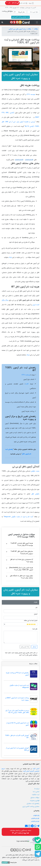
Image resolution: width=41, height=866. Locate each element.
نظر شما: (34, 629)
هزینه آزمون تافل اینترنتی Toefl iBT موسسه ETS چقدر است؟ (21, 544)
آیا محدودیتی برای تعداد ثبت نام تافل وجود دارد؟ (21, 560)
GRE (7, 112)
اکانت (26, 384)
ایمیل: (35, 614)
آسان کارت (36, 768)
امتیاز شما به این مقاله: (30, 620)
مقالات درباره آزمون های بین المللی (20, 29)
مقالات (36, 29)
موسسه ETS (31, 94)
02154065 (36, 815)
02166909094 (29, 160)
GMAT (37, 117)
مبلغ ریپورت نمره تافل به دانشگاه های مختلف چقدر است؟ (21, 577)
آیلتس (12, 112)
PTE (3, 112)
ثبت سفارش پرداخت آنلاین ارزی (20, 17)
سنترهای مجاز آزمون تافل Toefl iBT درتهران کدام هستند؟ (22, 552)
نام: (36, 607)
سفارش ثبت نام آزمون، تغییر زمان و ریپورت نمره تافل (20, 76)
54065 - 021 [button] (12, 3)
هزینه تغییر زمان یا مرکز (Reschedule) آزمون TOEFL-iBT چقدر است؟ (21, 568)
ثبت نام (22, 3)
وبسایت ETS (26, 375)
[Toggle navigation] (37, 22)
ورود (30, 3)
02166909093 (19, 160)
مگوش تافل (35, 494)
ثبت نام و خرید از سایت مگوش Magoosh (18, 516)
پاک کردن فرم (25, 647)
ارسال (34, 647)
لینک (10, 257)
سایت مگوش (35, 471)
